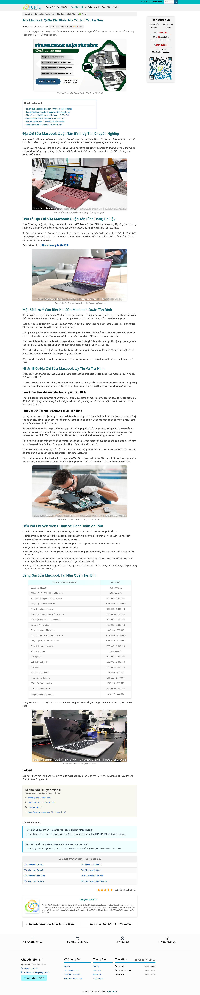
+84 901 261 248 (30, 968)
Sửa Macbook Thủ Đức (34, 876)
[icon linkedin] (143, 959)
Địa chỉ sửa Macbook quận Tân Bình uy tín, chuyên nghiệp (49, 109)
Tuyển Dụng (98, 979)
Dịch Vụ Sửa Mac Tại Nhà (44, 14)
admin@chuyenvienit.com (39, 798)
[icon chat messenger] (153, 959)
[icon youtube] (136, 959)
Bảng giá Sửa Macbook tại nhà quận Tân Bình (44, 125)
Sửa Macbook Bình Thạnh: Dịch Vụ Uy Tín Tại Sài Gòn (51, 924)
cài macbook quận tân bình (55, 245)
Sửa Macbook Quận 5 (33, 870)
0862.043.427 (34, 802)
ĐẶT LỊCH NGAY (35, 978)
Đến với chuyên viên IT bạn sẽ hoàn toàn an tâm (45, 122)
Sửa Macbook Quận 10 (34, 881)
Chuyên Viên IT (34, 807)
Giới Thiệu (97, 970)
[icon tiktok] (150, 959)
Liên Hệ (115, 7)
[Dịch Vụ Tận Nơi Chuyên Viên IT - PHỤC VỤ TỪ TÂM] (32, 7)
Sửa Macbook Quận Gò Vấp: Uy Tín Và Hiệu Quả (110, 924)
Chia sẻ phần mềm (71, 970)
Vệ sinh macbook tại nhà (92, 876)
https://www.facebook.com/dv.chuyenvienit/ (47, 812)
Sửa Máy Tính (63, 7)
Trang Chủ (50, 7)
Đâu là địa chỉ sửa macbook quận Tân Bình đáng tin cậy (48, 112)
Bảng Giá (106, 7)
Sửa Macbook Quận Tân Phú (94, 881)
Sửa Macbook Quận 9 (90, 870)
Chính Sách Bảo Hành (72, 974)
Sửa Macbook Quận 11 (91, 865)
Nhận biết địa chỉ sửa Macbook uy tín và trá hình (45, 118)
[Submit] (176, 2)
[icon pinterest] (140, 959)
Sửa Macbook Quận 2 (33, 865)
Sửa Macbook (77, 7)
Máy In (97, 7)
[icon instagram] (147, 959)
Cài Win (88, 7)
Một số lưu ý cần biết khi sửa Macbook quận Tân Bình (47, 115)
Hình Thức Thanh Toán (73, 979)
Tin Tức (67, 966)
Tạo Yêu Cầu (161, 33)
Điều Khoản (97, 974)
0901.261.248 (48, 802)
